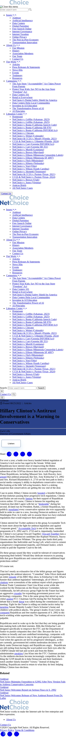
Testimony (17, 75)
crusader (18, 593)
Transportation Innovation (24, 42)
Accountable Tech (27, 528)
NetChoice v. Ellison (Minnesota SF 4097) (33, 158)
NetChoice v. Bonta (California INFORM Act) (35, 130)
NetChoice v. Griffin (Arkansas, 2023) (31, 119)
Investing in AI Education (24, 105)
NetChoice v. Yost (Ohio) (24, 166)
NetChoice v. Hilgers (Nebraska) (28, 163)
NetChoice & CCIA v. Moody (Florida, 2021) (34, 138)
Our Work (11, 61)
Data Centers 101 (20, 94)
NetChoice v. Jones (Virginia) (26, 182)
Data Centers (18, 23)
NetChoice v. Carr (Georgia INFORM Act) (33, 144)
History (15, 50)
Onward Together (51, 534)
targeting (4, 607)
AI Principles (18, 111)
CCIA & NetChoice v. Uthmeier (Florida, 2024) (35, 141)
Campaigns (12, 81)
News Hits (17, 70)
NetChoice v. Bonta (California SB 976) (31, 127)
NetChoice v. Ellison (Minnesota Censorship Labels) (37, 155)
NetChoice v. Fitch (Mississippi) (27, 160)
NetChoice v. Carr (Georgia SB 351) (30, 147)
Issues (9, 15)
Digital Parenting (20, 26)
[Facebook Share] (16, 454)
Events (15, 72)
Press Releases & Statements (26, 67)
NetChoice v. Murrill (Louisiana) (28, 149)
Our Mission (18, 48)
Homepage (17, 116)
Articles (16, 64)
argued (3, 477)
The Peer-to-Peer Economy (25, 39)
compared (5, 612)
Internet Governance (22, 31)
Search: (3, 388)
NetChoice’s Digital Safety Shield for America (34, 100)
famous (29, 498)
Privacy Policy (7, 730)
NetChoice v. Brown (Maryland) (28, 152)
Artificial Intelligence (22, 20)
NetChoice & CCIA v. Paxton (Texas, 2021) (33, 174)
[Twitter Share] (9, 454)
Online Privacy (19, 37)
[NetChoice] (33, 2)
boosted (41, 493)
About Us (11, 45)
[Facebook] (10, 734)
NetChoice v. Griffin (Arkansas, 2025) (31, 122)
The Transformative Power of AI (28, 108)
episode (12, 577)
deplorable (44, 504)
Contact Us (17, 59)
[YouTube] (17, 734)
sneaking (18, 653)
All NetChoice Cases (22, 188)
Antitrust (16, 17)
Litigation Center (14, 114)
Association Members (22, 53)
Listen (11, 443)
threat (21, 601)
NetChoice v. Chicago (23, 133)
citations (4, 582)
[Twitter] (3, 734)
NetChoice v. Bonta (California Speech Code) (34, 125)
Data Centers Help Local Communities (31, 103)
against (9, 599)
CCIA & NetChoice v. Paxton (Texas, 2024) (33, 177)
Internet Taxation (20, 34)
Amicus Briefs (19, 185)
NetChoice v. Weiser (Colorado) (27, 136)
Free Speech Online (21, 28)
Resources (17, 78)
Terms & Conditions (24, 730)
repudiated (13, 509)
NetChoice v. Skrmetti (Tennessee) (29, 171)
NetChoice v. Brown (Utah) (25, 179)
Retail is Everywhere (22, 97)
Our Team (17, 56)
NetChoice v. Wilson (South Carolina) (30, 169)
